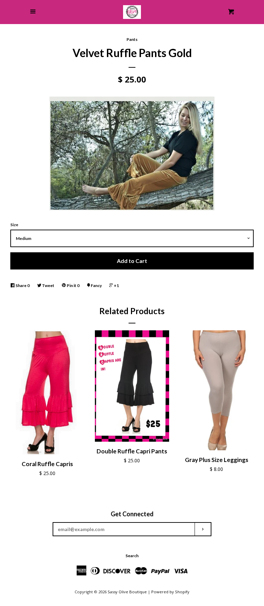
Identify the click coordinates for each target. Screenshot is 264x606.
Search (132, 555)
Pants (132, 39)
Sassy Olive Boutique (127, 591)
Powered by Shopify (170, 591)
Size (14, 224)
